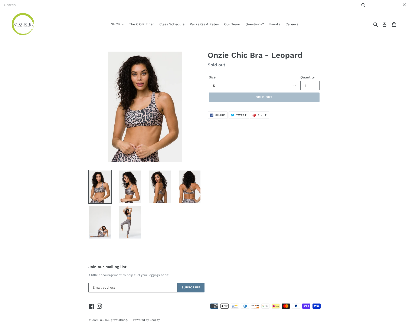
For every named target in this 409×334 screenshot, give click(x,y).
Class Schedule (171, 24)
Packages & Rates (204, 24)
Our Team (232, 24)
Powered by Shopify (146, 319)
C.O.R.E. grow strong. (114, 319)
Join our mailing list (107, 267)
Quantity (307, 77)
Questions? (254, 24)
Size (212, 77)
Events (274, 24)
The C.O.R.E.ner (141, 24)
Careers (291, 24)
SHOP (116, 24)
